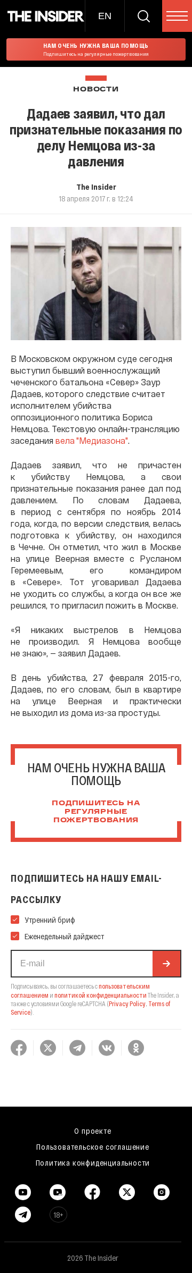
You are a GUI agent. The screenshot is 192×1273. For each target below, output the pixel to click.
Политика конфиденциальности (93, 1162)
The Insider (96, 186)
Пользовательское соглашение (92, 1146)
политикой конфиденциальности (100, 995)
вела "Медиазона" (91, 440)
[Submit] (166, 963)
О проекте (92, 1130)
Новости (95, 89)
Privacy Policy (127, 1003)
